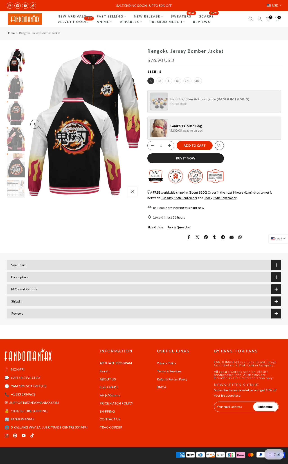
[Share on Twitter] (197, 237)
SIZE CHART (109, 387)
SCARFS (208, 16)
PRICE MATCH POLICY (116, 403)
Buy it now (185, 158)
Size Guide (155, 227)
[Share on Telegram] (223, 237)
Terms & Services (169, 371)
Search (104, 371)
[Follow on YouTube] (25, 5)
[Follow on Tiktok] (33, 5)
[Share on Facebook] (189, 237)
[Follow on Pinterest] (17, 5)
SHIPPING (107, 411)
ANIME (103, 22)
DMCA (161, 387)
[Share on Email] (232, 237)
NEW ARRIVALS (72, 16)
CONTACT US (110, 419)
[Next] (132, 124)
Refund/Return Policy (172, 379)
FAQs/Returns (110, 395)
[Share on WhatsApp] (240, 237)
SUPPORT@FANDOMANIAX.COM (34, 402)
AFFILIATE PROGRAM (116, 363)
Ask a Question (179, 227)
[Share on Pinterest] (206, 237)
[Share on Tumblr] (214, 237)
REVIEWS (201, 22)
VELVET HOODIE (75, 21)
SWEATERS (183, 16)
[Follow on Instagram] (10, 5)
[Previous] (34, 124)
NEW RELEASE (147, 16)
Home (11, 33)
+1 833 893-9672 (23, 394)
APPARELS (129, 22)
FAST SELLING (110, 16)
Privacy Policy (166, 363)
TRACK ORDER (111, 427)
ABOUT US (108, 379)
